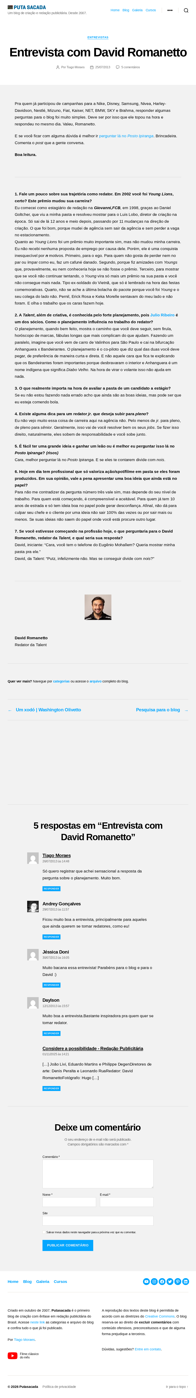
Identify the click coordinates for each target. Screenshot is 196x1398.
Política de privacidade (59, 1387)
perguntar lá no (126, 136)
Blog (125, 10)
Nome (47, 1194)
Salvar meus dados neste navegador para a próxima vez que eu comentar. (91, 1232)
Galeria (137, 10)
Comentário (51, 1156)
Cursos (151, 10)
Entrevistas (98, 37)
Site (45, 1213)
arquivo (96, 681)
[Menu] (170, 10)
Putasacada (28, 1387)
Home (115, 10)
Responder (51, 888)
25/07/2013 (102, 67)
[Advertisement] (98, 762)
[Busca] (186, 10)
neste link (37, 1322)
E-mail (105, 1194)
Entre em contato (148, 1349)
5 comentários (130, 67)
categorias (61, 681)
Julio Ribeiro (162, 315)
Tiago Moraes (76, 67)
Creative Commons (160, 1316)
